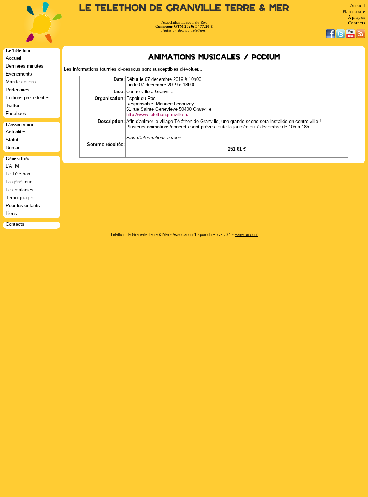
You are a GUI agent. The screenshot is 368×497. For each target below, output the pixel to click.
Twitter (12, 105)
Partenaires (17, 89)
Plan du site (353, 11)
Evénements (19, 74)
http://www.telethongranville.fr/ (157, 114)
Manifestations (21, 82)
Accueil (357, 5)
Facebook (16, 113)
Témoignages (20, 197)
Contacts (356, 23)
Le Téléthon (18, 174)
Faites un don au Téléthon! (184, 30)
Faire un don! (246, 234)
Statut (12, 139)
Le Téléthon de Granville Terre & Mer (184, 8)
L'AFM (12, 166)
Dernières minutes (24, 66)
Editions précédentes (28, 97)
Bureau (13, 147)
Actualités (16, 131)
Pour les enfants (23, 205)
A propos (356, 17)
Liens (11, 213)
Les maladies (19, 189)
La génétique (19, 181)
